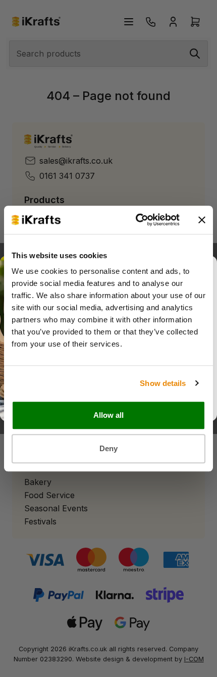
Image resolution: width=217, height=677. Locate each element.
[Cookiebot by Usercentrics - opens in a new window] (136, 219)
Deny (108, 448)
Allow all (108, 415)
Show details (163, 383)
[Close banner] (201, 219)
